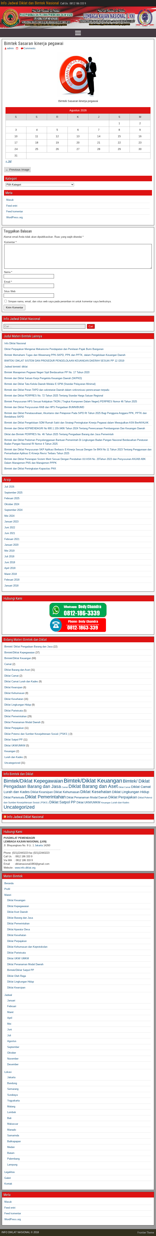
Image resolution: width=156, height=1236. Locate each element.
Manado (11, 1129)
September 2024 (13, 510)
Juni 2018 (9, 562)
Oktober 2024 (11, 504)
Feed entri (11, 205)
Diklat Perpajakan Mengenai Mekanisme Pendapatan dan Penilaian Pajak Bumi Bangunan (53, 349)
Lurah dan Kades (13, 757)
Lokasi (8, 1072)
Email (8, 281)
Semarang (12, 1089)
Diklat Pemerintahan (15, 716)
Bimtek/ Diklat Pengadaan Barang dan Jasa (28, 646)
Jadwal (8, 995)
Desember (12, 1064)
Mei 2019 (9, 550)
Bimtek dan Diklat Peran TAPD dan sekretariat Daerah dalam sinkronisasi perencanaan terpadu (56, 389)
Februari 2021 (11, 539)
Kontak (8, 1183)
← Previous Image (17, 169)
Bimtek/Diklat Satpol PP (20, 970)
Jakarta (39, 845)
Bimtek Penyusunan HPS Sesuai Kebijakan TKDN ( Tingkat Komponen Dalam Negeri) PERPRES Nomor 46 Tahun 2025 (70, 401)
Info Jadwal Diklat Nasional (25, 817)
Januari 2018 (11, 585)
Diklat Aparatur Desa (18, 929)
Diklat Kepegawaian (18, 906)
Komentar (10, 242)
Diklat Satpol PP (13, 739)
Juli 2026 (9, 486)
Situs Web (9, 291)
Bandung (12, 1083)
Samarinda (13, 1135)
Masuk (10, 199)
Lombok (11, 1112)
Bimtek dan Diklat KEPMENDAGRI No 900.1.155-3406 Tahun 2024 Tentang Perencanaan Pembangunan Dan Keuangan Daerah (74, 428)
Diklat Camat (11, 675)
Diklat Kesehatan (13, 699)
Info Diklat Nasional (15, 343)
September (13, 1047)
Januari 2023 (11, 521)
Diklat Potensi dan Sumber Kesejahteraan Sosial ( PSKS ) (36, 733)
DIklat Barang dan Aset (17, 669)
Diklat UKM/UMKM (14, 745)
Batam (10, 1153)
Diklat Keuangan (16, 900)
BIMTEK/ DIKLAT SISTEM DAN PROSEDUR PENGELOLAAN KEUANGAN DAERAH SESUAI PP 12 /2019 (64, 360)
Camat (8, 664)
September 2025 (13, 492)
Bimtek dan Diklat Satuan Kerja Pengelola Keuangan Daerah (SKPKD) (43, 378)
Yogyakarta (13, 1100)
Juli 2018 (9, 556)
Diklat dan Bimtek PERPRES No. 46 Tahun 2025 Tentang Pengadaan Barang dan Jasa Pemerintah (59, 434)
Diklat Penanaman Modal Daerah (22, 722)
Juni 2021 (9, 533)
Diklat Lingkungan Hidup (17, 704)
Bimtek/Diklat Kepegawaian (19, 652)
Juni (9, 1029)
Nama (8, 272)
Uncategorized (12, 762)
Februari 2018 (11, 579)
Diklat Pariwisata (13, 710)
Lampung (12, 1164)
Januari (11, 1000)
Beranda (9, 883)
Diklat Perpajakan (14, 728)
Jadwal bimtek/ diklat (16, 366)
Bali (9, 1118)
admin (10, 48)
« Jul (8, 161)
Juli (9, 1035)
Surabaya (12, 1094)
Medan (11, 1147)
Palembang (13, 1158)
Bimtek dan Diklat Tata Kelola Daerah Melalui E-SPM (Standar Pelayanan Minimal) (50, 384)
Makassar (12, 1123)
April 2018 (9, 568)
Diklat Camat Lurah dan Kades (21, 681)
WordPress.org (14, 217)
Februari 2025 (11, 498)
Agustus (11, 1041)
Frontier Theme (146, 1232)
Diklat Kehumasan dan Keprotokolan (27, 946)
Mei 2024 (9, 515)
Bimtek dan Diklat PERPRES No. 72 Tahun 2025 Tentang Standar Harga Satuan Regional (53, 395)
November (12, 1058)
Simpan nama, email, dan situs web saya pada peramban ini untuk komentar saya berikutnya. (59, 301)
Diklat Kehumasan (14, 693)
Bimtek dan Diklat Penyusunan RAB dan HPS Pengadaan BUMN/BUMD (44, 407)
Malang (11, 1106)
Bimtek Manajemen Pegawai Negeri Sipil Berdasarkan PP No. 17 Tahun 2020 (46, 372)
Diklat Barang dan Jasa (20, 917)
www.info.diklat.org (25, 867)
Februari (11, 1006)
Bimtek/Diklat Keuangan (17, 658)
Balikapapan (14, 1141)
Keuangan (9, 751)
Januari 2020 (11, 544)
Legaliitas (9, 1172)
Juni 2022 (9, 527)
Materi (7, 895)
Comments (30, 48)
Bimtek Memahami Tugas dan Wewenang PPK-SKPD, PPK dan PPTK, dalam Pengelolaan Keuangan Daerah (64, 355)
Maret (10, 1012)
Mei (9, 1023)
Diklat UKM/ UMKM (18, 958)
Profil (7, 889)
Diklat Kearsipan (13, 687)
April (9, 1017)
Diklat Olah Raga (16, 976)
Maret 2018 (10, 574)
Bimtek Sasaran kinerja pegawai (33, 43)
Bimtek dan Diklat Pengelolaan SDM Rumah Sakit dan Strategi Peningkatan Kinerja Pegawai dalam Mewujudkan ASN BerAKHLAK (76, 422)
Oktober (11, 1052)
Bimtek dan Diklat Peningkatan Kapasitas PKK (30, 468)
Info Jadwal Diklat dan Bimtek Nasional (30, 3)
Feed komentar (14, 211)
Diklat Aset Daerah (17, 911)
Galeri (7, 1178)
